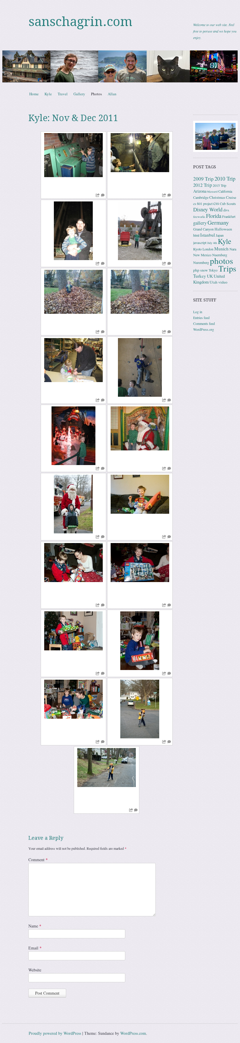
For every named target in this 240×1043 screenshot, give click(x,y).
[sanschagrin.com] (120, 66)
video (222, 282)
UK (210, 276)
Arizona (199, 191)
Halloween (223, 229)
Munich (221, 249)
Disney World (207, 209)
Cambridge (200, 197)
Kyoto (197, 249)
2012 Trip (202, 185)
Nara (232, 249)
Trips (227, 268)
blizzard (212, 191)
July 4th (212, 243)
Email (35, 948)
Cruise (231, 197)
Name (34, 926)
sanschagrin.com (80, 21)
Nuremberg (201, 262)
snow (204, 270)
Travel (63, 93)
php (196, 270)
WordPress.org (203, 329)
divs (226, 210)
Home (34, 93)
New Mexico (202, 254)
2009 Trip (203, 178)
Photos (96, 93)
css (216, 203)
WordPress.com (133, 1033)
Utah (213, 282)
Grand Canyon (203, 229)
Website (34, 970)
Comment (38, 859)
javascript (199, 242)
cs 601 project (202, 203)
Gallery (79, 93)
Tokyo (213, 270)
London (208, 249)
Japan (220, 235)
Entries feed (201, 317)
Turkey (199, 276)
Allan (112, 93)
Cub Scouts (228, 203)
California (225, 191)
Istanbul (207, 235)
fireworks (199, 217)
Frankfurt (228, 216)
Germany (218, 222)
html (196, 235)
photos (221, 260)
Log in (197, 311)
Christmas (217, 197)
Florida (213, 215)
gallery (200, 222)
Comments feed (204, 323)
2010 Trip (225, 178)
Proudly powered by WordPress (55, 1033)
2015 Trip (219, 185)
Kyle (48, 93)
